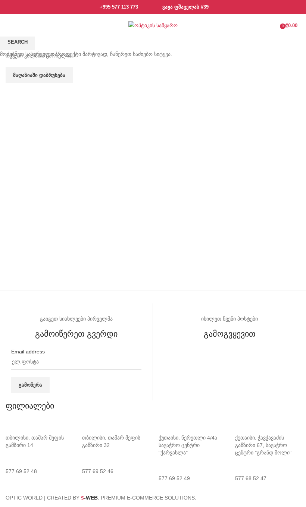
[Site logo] (153, 25)
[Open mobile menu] (11, 25)
